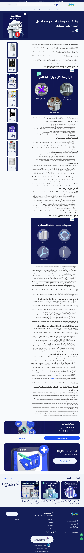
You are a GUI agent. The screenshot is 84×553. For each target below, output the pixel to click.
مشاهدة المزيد (8, 478)
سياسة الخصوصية (50, 525)
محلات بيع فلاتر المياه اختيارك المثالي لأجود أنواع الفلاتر (12, 136)
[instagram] (62, 431)
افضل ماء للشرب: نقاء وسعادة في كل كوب (12, 85)
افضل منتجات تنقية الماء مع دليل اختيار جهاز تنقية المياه (30, 502)
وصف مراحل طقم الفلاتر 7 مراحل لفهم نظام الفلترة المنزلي (10, 485)
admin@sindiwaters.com (73, 527)
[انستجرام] (51, 532)
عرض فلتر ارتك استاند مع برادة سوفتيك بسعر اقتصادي (12, 102)
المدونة (27, 9)
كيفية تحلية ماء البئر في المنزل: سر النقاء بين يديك (51, 502)
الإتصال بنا (21, 438)
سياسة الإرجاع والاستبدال (49, 528)
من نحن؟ (17, 520)
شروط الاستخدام (50, 527)
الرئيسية (65, 9)
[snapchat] (69, 431)
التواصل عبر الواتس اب (61, 438)
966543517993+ (74, 524)
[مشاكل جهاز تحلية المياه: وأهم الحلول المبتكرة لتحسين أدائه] (56, 4)
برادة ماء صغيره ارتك (12, 119)
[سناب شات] (53, 532)
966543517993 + (39, 1)
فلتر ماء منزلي (52, 378)
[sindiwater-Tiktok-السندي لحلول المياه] (47, 532)
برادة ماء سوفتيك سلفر (12, 167)
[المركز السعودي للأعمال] (42, 539)
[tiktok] (66, 431)
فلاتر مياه (58, 9)
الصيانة (34, 9)
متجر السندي (51, 520)
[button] (6, 5)
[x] (59, 431)
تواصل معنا (13, 513)
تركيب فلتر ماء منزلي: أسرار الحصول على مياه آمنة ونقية (70, 502)
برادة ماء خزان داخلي (12, 69)
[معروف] (46, 545)
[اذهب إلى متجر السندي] (71, 4)
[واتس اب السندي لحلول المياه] (81, 535)
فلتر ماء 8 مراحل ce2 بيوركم (12, 151)
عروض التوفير (42, 9)
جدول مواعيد (42, 172)
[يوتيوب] (56, 532)
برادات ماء (50, 9)
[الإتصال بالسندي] (81, 539)
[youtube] (72, 431)
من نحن (20, 9)
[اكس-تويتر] (49, 532)
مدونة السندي (51, 522)
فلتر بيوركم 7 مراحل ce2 (12, 53)
